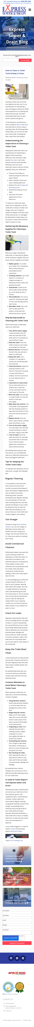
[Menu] (30, 10)
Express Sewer (17, 831)
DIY (11, 840)
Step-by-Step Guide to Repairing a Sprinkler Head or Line (14, 879)
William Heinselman (18, 77)
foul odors (14, 160)
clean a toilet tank (22, 125)
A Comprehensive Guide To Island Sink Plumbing (16, 901)
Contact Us (8, 1011)
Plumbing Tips (18, 840)
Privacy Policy (27, 1020)
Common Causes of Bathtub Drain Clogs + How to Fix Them (14, 859)
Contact (12, 829)
